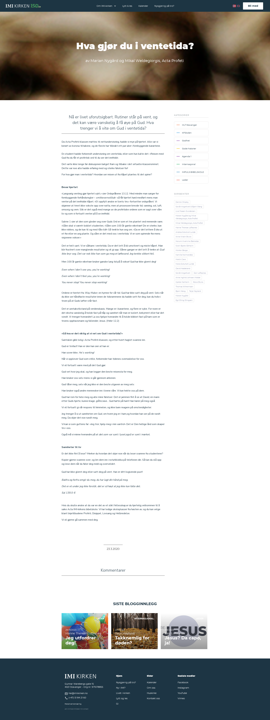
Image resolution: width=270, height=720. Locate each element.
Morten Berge (182, 250)
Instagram (183, 687)
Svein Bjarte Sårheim (184, 246)
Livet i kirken (123, 693)
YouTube (182, 693)
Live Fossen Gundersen (185, 211)
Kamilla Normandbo (184, 255)
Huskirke (151, 693)
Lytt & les (127, 5)
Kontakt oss (153, 698)
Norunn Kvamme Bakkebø (187, 241)
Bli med (253, 6)
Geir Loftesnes (200, 273)
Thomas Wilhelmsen (184, 286)
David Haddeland (183, 268)
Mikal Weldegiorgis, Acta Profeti (189, 223)
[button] (106, 6)
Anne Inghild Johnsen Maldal (188, 277)
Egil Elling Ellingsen (184, 300)
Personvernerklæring (73, 704)
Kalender (143, 5)
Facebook (183, 682)
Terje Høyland (195, 291)
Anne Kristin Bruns (183, 237)
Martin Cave (181, 259)
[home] (23, 6)
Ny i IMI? (120, 687)
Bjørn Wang (181, 291)
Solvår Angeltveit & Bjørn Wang (189, 207)
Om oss (151, 687)
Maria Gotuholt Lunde (185, 264)
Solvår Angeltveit (183, 273)
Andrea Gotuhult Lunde (185, 232)
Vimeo (181, 698)
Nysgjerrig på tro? (164, 5)
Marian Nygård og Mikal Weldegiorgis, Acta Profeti (187, 217)
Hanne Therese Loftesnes (186, 227)
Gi (117, 703)
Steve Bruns (198, 282)
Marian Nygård (182, 296)
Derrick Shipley (182, 202)
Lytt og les (122, 698)
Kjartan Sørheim (182, 282)
